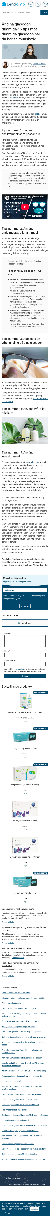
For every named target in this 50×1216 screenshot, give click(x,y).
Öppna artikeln (8, 922)
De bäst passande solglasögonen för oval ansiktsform (24, 1149)
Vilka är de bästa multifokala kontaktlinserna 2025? (23, 998)
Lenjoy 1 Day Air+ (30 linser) (25, 749)
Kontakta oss (16, 1178)
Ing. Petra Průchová (38, 64)
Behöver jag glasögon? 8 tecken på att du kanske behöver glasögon (22, 1087)
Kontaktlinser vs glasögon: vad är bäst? (18, 1143)
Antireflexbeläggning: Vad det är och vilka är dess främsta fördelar (22, 1051)
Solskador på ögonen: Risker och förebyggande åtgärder (25, 1115)
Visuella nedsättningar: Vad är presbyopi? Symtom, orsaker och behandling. (23, 1064)
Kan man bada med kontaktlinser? (17, 948)
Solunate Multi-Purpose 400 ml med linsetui (25, 712)
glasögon (14, 97)
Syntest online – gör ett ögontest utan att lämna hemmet (24, 928)
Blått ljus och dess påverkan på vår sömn (18, 1026)
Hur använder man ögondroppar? (15, 1120)
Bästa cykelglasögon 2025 (12, 1003)
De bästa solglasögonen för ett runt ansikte (19, 1154)
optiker (38, 113)
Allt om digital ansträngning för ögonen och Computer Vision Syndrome (24, 1014)
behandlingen (20, 669)
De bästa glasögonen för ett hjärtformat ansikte (21, 1094)
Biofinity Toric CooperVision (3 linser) (25, 857)
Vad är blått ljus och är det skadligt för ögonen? (21, 1031)
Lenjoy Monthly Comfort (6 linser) (25, 785)
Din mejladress (10, 660)
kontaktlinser (33, 462)
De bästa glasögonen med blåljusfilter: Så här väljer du (24, 1125)
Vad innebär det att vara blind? (14, 1110)
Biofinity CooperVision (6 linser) (25, 821)
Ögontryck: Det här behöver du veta (18, 908)
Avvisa (7, 1213)
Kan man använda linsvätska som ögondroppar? (22, 1058)
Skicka (25, 676)
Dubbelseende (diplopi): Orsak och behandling (21, 1130)
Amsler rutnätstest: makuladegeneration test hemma (23, 1159)
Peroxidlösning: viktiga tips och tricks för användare (20, 964)
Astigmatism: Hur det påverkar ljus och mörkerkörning (24, 1071)
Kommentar (9, 633)
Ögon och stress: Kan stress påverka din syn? (20, 1021)
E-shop (8, 1178)
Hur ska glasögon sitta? (11, 1081)
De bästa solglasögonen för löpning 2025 (19, 1008)
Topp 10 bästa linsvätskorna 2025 (16, 992)
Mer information (21, 1209)
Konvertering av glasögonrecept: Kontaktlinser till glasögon (22, 1137)
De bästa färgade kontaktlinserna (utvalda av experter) (24, 1037)
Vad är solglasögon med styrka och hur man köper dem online (24, 1043)
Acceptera (34, 1209)
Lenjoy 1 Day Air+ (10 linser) (25, 893)
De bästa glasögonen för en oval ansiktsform (20, 1104)
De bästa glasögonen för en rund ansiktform (20, 1099)
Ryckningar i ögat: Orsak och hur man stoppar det (22, 1076)
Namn (7, 651)
